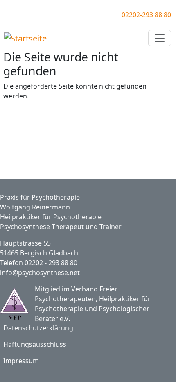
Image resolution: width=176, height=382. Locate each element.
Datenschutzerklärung (38, 327)
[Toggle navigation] (159, 38)
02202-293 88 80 (146, 14)
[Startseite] (26, 38)
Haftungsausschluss (34, 344)
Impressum (21, 360)
